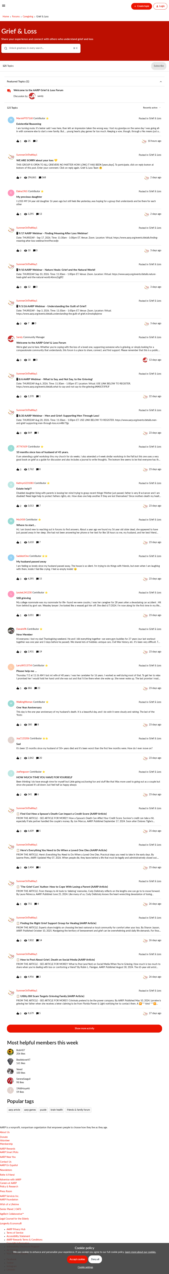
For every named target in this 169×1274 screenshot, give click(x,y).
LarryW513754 (24, 665)
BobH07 (20, 1050)
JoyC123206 (22, 738)
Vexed (19, 1069)
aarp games (30, 1110)
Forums (16, 17)
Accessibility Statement (18, 1236)
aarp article (14, 1110)
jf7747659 (21, 447)
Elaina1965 (22, 191)
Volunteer (5, 1140)
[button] (84, 1267)
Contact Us (5, 1162)
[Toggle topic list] (160, 81)
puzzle (43, 1110)
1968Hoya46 (23, 1088)
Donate (4, 1137)
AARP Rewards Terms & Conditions (24, 1240)
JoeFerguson (22, 772)
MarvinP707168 (24, 118)
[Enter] (4, 48)
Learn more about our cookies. (140, 1252)
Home (6, 17)
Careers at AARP (8, 1183)
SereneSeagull (23, 1079)
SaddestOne (22, 556)
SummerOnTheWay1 (26, 155)
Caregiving (28, 17)
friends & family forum (78, 1110)
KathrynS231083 (25, 483)
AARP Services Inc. (9, 1196)
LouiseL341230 (24, 593)
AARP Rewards (7, 1149)
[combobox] (41, 48)
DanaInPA (21, 629)
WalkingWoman (24, 702)
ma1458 (20, 520)
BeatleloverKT (23, 1060)
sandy (40, 96)
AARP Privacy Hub (16, 1229)
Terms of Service (15, 1233)
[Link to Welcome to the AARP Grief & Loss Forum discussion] (9, 91)
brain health (57, 1110)
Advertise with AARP (10, 1180)
